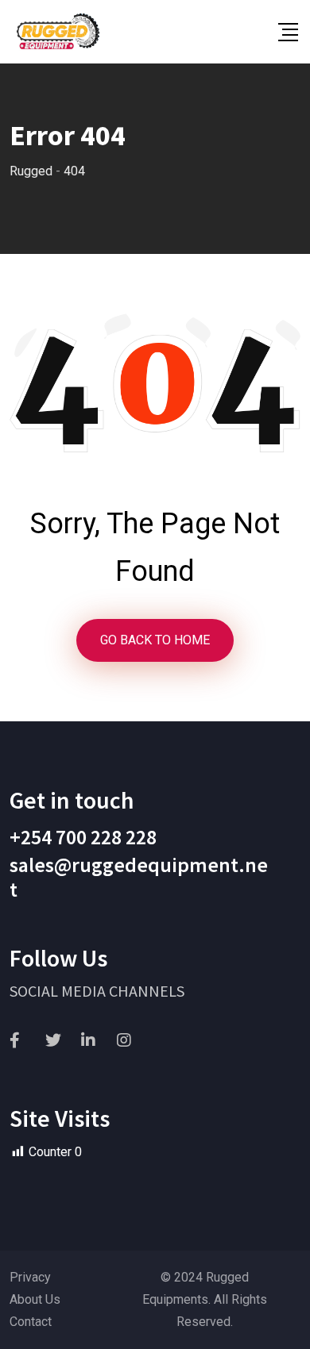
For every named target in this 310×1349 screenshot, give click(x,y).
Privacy (30, 1277)
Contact (31, 1321)
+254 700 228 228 (83, 837)
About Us (35, 1299)
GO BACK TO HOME (155, 640)
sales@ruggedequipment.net (139, 876)
